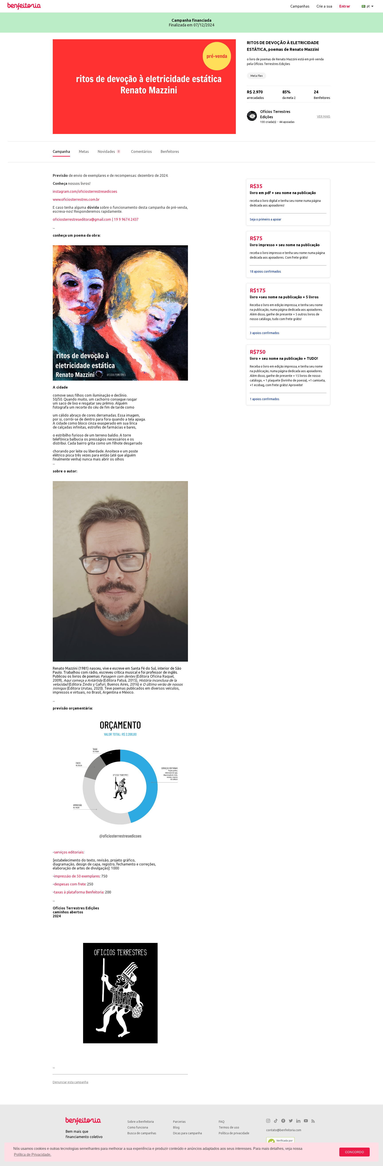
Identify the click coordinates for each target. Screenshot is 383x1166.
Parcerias (179, 1121)
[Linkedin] (298, 1121)
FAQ (222, 1121)
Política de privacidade (234, 1133)
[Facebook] (283, 1121)
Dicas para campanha (187, 1133)
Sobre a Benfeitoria (140, 1121)
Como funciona (137, 1127)
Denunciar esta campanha (70, 1082)
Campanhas (299, 6)
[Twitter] (291, 1121)
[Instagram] (268, 1121)
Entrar (344, 6)
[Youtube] (306, 1121)
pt (371, 6)
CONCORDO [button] (354, 1152)
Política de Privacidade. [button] (32, 1154)
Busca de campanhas (141, 1133)
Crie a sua (324, 6)
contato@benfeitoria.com (283, 1130)
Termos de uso (229, 1127)
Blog (176, 1127)
